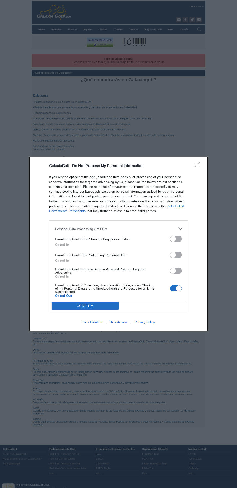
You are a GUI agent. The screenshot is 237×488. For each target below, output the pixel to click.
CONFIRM (85, 306)
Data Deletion (92, 322)
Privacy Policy (145, 322)
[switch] (176, 239)
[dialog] (118, 244)
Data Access (118, 322)
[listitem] (118, 228)
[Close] (198, 166)
